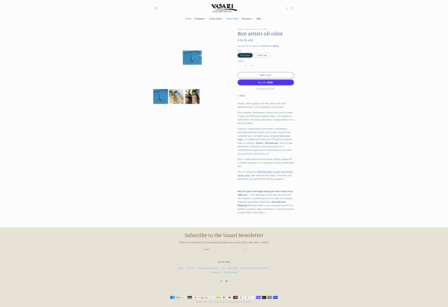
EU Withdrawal (230, 272)
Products (191, 268)
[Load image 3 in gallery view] (192, 96)
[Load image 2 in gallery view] (176, 96)
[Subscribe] (244, 249)
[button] (156, 8)
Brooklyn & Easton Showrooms (255, 268)
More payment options (266, 88)
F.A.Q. (222, 268)
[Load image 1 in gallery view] (160, 96)
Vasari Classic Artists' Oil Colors (215, 302)
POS (229, 302)
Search (180, 268)
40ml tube (245, 55)
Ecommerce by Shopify (243, 302)
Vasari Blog (233, 268)
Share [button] (242, 96)
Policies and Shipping (207, 268)
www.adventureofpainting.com (253, 153)
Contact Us (216, 272)
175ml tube (262, 55)
